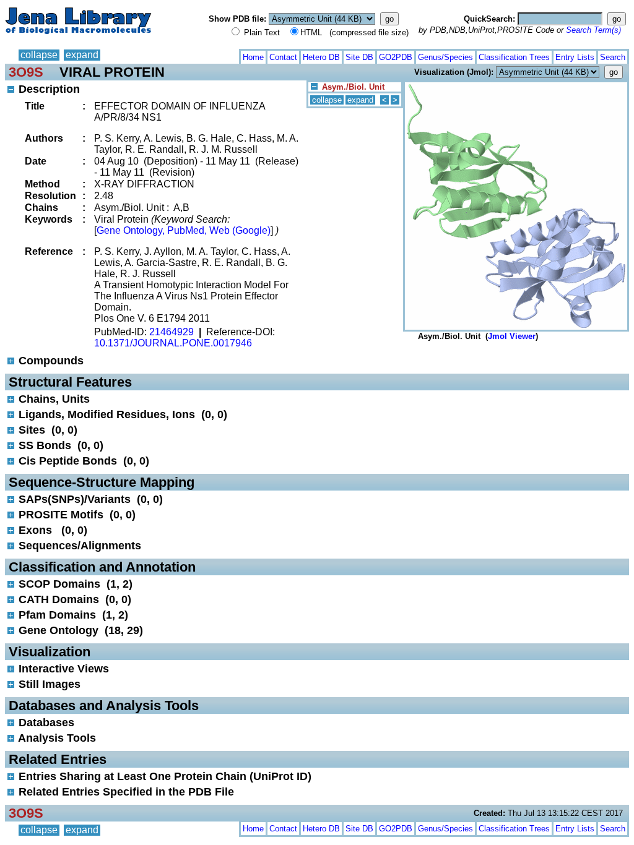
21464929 (171, 332)
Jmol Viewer (512, 336)
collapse (39, 54)
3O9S (26, 72)
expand (82, 54)
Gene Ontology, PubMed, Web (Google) (184, 230)
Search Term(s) (593, 30)
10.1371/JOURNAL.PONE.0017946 (173, 343)
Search (612, 57)
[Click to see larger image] (516, 85)
